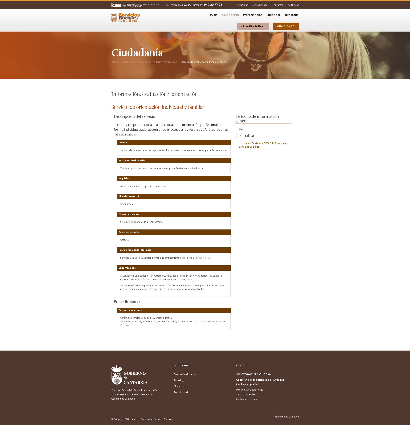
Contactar (277, 4)
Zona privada (260, 4)
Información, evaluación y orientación (157, 61)
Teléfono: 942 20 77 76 (253, 374)
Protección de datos (185, 374)
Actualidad (242, 4)
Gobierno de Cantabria (287, 416)
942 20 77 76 (213, 5)
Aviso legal (179, 380)
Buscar (295, 4)
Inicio (114, 61)
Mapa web (179, 386)
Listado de (203, 257)
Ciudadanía (127, 61)
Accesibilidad (181, 392)
